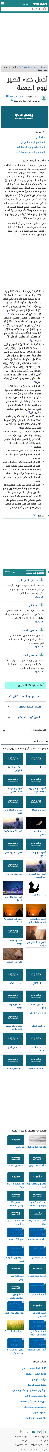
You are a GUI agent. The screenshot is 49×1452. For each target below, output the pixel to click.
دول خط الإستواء (38, 1379)
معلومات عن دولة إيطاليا (35, 1407)
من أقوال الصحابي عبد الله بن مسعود (29, 1390)
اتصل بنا (44, 1440)
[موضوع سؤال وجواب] (7, 572)
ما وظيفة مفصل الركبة (35, 1396)
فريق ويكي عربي (16, 96)
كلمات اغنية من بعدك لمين (34, 1368)
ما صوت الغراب (39, 1413)
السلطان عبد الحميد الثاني (27, 696)
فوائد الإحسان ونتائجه (36, 1374)
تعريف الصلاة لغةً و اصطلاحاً (33, 1401)
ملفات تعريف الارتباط (39, 1444)
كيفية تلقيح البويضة (37, 1385)
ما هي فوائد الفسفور (29, 717)
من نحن (24, 1440)
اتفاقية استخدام (41, 1436)
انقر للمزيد (39, 596)
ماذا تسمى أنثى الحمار (35, 1418)
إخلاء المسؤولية (21, 1444)
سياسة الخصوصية (20, 1436)
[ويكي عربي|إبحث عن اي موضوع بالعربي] (40, 4)
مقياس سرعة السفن (30, 706)
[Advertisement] (24, 40)
